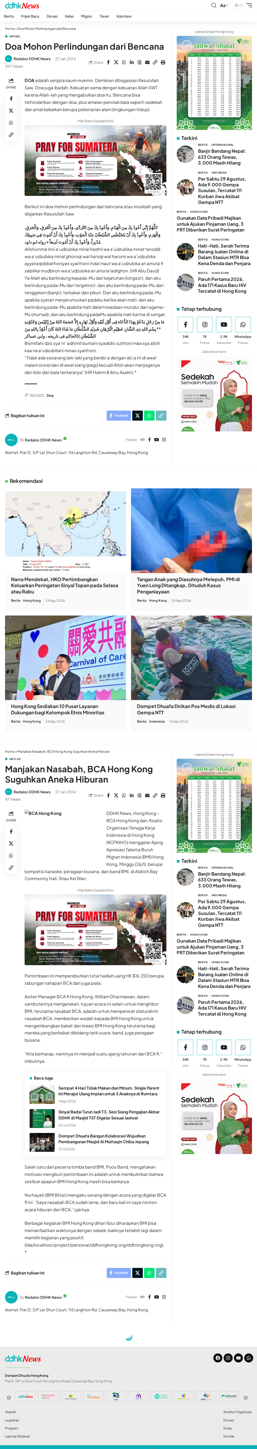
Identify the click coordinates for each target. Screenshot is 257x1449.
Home (10, 29)
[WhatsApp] (243, 330)
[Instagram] (164, 440)
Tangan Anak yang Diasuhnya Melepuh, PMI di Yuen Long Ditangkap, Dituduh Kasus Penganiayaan (188, 585)
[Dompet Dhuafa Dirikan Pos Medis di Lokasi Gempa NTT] (191, 658)
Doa (50, 395)
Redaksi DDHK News (32, 58)
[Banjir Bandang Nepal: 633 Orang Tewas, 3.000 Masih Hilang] (185, 154)
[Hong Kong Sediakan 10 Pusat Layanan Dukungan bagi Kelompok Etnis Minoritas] (65, 658)
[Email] (147, 62)
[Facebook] (149, 440)
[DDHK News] (22, 5)
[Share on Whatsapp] (123, 62)
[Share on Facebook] (108, 62)
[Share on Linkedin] (131, 62)
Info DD (15, 759)
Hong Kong (199, 211)
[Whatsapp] (248, 1357)
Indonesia (219, 172)
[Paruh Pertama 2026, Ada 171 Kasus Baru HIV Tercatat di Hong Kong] (185, 282)
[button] (214, 5)
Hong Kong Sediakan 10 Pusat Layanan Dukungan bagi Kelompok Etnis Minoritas (57, 709)
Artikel (15, 36)
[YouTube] (156, 440)
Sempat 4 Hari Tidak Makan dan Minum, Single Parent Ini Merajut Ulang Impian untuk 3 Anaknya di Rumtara (108, 1090)
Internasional (223, 144)
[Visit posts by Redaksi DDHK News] (8, 58)
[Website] (142, 440)
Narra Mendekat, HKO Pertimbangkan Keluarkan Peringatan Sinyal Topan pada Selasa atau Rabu (64, 585)
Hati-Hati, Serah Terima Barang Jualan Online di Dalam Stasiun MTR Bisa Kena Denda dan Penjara (224, 254)
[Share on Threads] (139, 62)
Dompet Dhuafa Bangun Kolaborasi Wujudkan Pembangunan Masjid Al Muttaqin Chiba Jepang (103, 1138)
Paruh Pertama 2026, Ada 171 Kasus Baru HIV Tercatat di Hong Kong (222, 285)
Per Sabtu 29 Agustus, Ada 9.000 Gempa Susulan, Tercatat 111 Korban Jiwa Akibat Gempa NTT (222, 190)
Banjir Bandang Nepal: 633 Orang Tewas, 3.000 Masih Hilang (222, 157)
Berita (203, 144)
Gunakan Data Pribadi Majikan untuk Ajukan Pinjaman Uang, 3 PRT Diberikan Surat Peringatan (210, 224)
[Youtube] (224, 330)
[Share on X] (116, 62)
